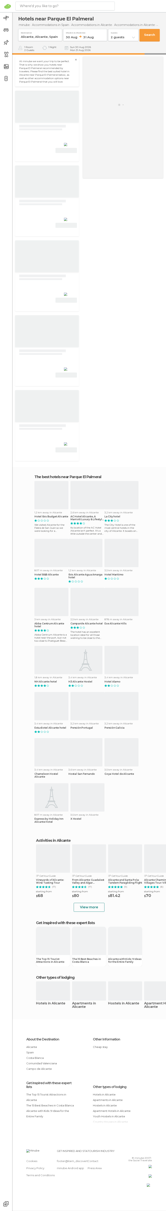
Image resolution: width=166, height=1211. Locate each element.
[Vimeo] (144, 1152)
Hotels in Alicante (50, 1003)
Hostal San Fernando (81, 774)
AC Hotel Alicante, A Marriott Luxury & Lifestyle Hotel (87, 518)
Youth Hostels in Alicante (109, 1116)
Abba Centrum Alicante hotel (49, 625)
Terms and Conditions (40, 1175)
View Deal (66, 150)
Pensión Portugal (81, 727)
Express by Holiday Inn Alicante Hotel (48, 820)
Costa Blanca (35, 1057)
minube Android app (70, 1168)
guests (119, 37)
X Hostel (75, 818)
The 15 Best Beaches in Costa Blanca (86, 960)
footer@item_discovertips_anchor (79, 1161)
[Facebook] (133, 1152)
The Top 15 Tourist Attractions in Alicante (50, 960)
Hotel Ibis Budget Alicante (51, 516)
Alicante (31, 1047)
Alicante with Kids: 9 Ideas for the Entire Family (125, 960)
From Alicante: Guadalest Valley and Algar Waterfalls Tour (88, 881)
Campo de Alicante (39, 1068)
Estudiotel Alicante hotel (50, 727)
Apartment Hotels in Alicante (112, 1110)
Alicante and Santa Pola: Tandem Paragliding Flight (125, 881)
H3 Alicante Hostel (80, 681)
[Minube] (7, 6)
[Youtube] (149, 1152)
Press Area (95, 1168)
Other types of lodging (109, 1087)
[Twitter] (139, 1152)
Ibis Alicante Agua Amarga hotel (85, 576)
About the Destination (42, 1039)
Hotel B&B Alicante (46, 574)
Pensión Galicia (114, 727)
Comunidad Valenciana (41, 1063)
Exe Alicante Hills (115, 623)
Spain (30, 1052)
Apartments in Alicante (84, 1005)
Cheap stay (100, 1047)
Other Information (106, 1039)
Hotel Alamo (112, 681)
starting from (44, 891)
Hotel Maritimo (113, 574)
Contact (93, 1161)
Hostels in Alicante (123, 1003)
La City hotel (112, 516)
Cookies (31, 1161)
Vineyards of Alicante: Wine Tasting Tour (50, 881)
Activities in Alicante (53, 840)
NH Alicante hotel (45, 681)
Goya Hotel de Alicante (119, 774)
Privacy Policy (35, 1168)
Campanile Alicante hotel (86, 623)
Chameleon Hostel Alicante (46, 775)
